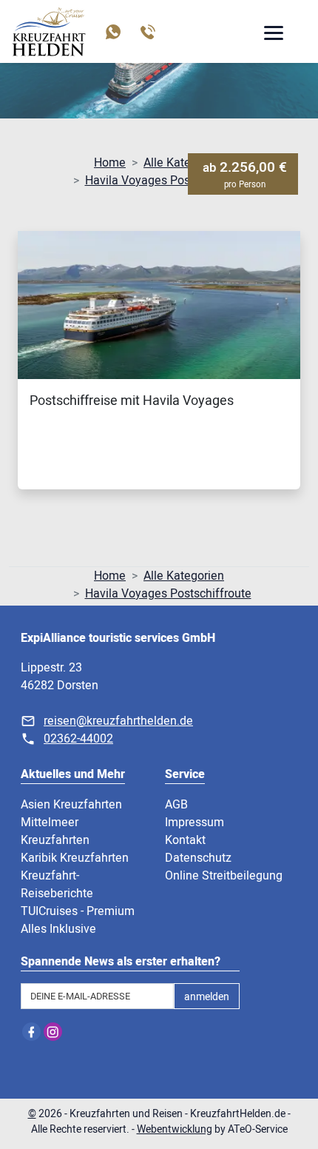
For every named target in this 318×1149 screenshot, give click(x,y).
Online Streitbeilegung (224, 876)
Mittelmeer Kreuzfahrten (55, 831)
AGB (176, 805)
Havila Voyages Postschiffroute (168, 181)
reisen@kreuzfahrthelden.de (118, 721)
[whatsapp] (112, 31)
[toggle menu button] (273, 35)
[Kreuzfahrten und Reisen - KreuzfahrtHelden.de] (49, 31)
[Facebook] (31, 1031)
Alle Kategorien (183, 163)
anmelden (206, 997)
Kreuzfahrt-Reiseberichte (57, 884)
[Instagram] (53, 1031)
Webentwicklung (174, 1129)
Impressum (194, 822)
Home (110, 163)
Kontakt (185, 840)
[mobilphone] (146, 31)
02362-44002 (78, 739)
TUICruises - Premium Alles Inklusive (78, 920)
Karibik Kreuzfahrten (75, 858)
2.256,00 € (245, 174)
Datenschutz (198, 858)
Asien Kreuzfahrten (71, 805)
